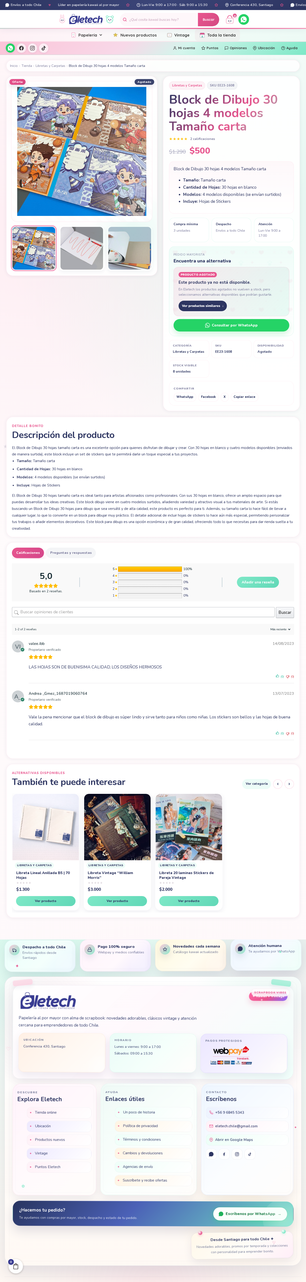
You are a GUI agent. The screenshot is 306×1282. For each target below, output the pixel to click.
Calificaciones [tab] (28, 552)
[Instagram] (32, 48)
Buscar (208, 19)
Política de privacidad (140, 1126)
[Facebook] (21, 48)
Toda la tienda (221, 34)
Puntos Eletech (47, 1167)
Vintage (182, 34)
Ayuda (292, 48)
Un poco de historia (139, 1112)
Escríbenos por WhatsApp (253, 1214)
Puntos (212, 48)
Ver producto (46, 901)
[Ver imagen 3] (129, 248)
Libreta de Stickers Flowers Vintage (256, 879)
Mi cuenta (186, 48)
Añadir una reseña (258, 582)
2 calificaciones (202, 139)
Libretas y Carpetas (50, 66)
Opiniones (238, 48)
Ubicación (266, 48)
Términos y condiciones (142, 1140)
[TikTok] (43, 48)
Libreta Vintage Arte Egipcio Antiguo (185, 875)
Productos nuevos (50, 1139)
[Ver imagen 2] (81, 248)
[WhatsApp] (243, 19)
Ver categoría (257, 783)
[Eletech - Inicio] (86, 19)
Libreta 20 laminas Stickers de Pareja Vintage (115, 875)
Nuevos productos (138, 34)
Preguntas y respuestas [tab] (71, 552)
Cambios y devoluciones (143, 1153)
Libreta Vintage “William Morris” (39, 875)
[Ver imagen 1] (33, 248)
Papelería (87, 34)
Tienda (27, 66)
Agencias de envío (138, 1167)
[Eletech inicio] (48, 1002)
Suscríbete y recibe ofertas (145, 1180)
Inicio (14, 66)
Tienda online (46, 1112)
